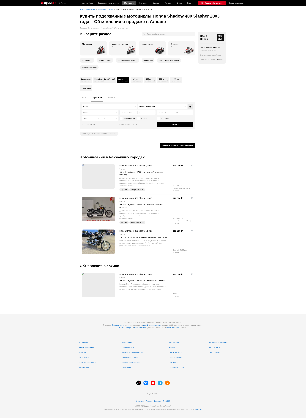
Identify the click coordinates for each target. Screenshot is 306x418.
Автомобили (87, 3)
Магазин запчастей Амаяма (133, 352)
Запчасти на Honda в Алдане (211, 60)
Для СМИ (166, 401)
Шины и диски (84, 357)
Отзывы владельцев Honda (210, 55)
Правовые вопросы (176, 367)
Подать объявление (86, 347)
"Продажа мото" (118, 325)
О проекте (140, 401)
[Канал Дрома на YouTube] (153, 383)
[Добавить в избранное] (192, 165)
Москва (63, 3)
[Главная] (48, 3)
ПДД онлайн (173, 362)
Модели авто (152, 394)
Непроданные (129, 118)
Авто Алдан (198, 409)
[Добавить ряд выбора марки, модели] (190, 106)
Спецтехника (84, 367)
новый (145, 325)
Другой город (86, 88)
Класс (85, 112)
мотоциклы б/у (140, 328)
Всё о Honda (204, 37)
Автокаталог (126, 367)
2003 (85, 118)
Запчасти (143, 3)
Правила (157, 401)
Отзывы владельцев (129, 357)
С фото (144, 118)
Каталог (168, 3)
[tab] (84, 99)
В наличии (165, 118)
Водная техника (128, 347)
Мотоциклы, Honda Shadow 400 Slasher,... (100, 134)
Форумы (172, 347)
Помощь (149, 401)
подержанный (155, 325)
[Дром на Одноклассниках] (167, 383)
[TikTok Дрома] (138, 383)
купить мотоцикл (172, 328)
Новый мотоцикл (125, 328)
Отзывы (156, 3)
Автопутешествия (176, 357)
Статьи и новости (175, 352)
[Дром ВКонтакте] (145, 383)
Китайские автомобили (87, 362)
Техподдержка (215, 352)
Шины (179, 3)
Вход (237, 3)
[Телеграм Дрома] (160, 383)
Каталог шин (174, 342)
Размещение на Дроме (218, 342)
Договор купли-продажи (131, 362)
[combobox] (109, 106)
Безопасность (214, 347)
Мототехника (127, 342)
